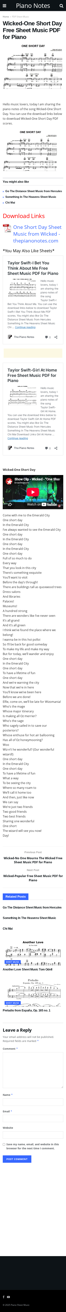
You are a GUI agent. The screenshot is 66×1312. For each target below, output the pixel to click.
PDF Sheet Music (20, 16)
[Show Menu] (4, 5)
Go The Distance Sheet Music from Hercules (33, 191)
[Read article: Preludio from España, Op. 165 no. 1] (33, 991)
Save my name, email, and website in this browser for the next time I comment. (32, 1146)
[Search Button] (61, 5)
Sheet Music (12, 962)
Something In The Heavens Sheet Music (30, 196)
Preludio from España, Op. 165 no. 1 (26, 1010)
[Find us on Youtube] (8, 1297)
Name (8, 1095)
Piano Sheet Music (20, 1304)
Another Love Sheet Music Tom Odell (27, 969)
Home (6, 16)
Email (7, 1111)
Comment (10, 1048)
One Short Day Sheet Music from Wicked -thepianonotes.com (37, 234)
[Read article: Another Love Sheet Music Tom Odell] (33, 950)
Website (8, 1127)
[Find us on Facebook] (3, 1297)
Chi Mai (10, 202)
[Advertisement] (33, 96)
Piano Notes (33, 5)
